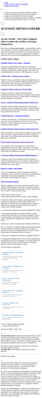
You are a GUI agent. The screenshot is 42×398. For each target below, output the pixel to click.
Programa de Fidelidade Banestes (13, 315)
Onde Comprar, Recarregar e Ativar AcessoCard (17, 142)
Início (6, 2)
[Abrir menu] (3, 23)
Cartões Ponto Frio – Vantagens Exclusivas (15, 116)
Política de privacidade (12, 6)
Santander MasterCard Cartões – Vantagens (15, 63)
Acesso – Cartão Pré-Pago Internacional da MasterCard (19, 102)
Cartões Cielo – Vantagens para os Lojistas (15, 76)
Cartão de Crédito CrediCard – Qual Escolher (16, 89)
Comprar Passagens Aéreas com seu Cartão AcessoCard (19, 129)
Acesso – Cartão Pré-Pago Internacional (10, 279)
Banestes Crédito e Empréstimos (11, 168)
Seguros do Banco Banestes (10, 181)
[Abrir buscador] (3, 34)
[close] (1, 326)
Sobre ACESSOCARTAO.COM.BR (16, 4)
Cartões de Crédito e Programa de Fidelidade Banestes (19, 155)
